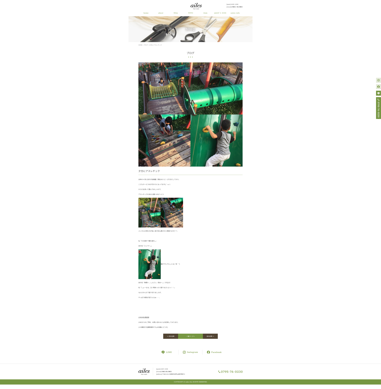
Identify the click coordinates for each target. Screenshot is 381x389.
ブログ (146, 45)
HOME (140, 45)
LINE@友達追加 (143, 317)
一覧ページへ (190, 336)
